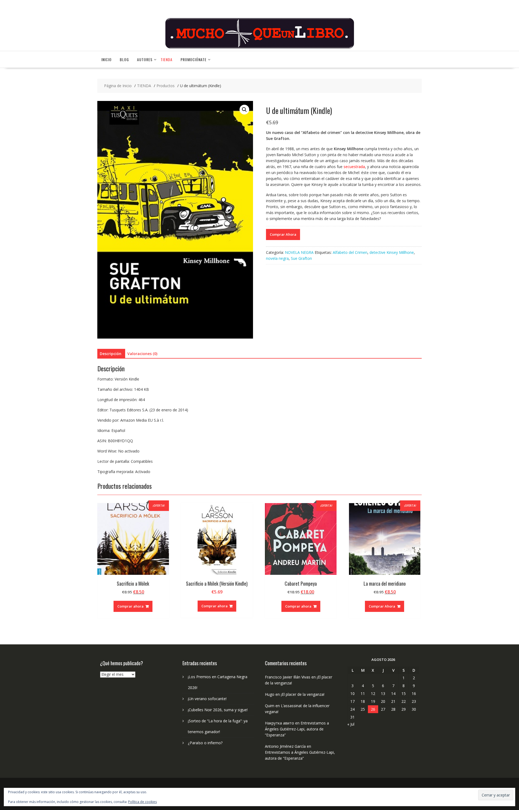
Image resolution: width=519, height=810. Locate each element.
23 (414, 701)
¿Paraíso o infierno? (205, 742)
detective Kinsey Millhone (392, 252)
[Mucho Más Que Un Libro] (259, 47)
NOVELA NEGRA (299, 252)
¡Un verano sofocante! (207, 698)
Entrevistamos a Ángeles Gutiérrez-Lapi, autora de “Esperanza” (297, 728)
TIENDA (166, 59)
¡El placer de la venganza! (302, 694)
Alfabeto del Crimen (350, 252)
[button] (244, 109)
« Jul (350, 724)
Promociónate (194, 59)
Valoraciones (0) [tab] (142, 353)
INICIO (106, 59)
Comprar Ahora (283, 234)
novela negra (277, 258)
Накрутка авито (279, 723)
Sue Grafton (301, 258)
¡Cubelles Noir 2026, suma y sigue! (218, 709)
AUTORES (144, 59)
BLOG (124, 59)
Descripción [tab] (110, 353)
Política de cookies (142, 801)
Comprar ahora (130, 606)
